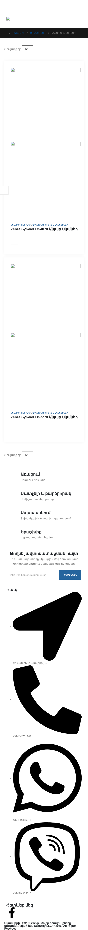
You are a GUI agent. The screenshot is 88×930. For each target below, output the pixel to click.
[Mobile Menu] (8, 7)
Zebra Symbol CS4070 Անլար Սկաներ (44, 229)
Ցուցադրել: (12, 49)
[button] (6, 55)
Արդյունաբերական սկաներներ (50, 225)
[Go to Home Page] (5, 33)
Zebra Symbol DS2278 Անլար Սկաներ (44, 417)
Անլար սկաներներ (21, 225)
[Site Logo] (17, 19)
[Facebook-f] (11, 912)
